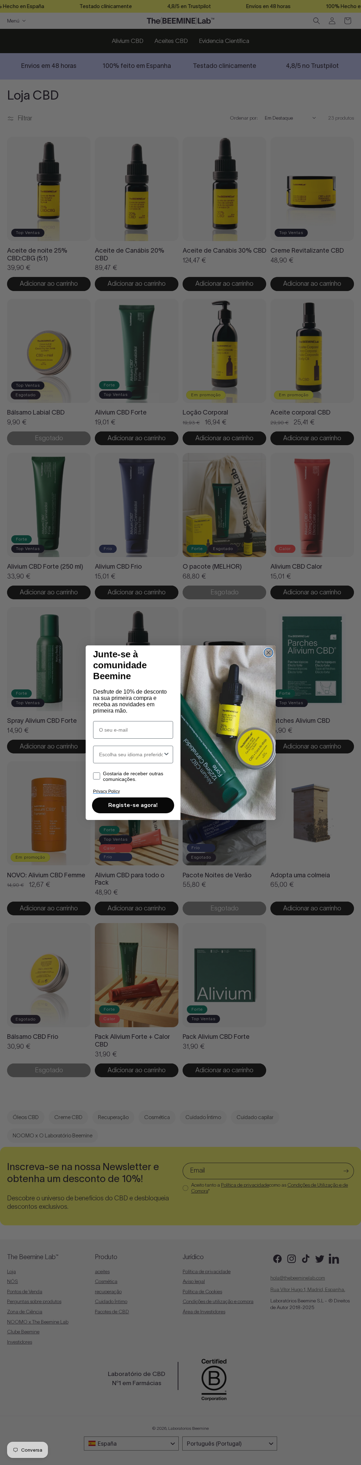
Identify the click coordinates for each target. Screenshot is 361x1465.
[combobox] (131, 754)
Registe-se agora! (133, 805)
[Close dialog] (268, 652)
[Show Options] (166, 754)
